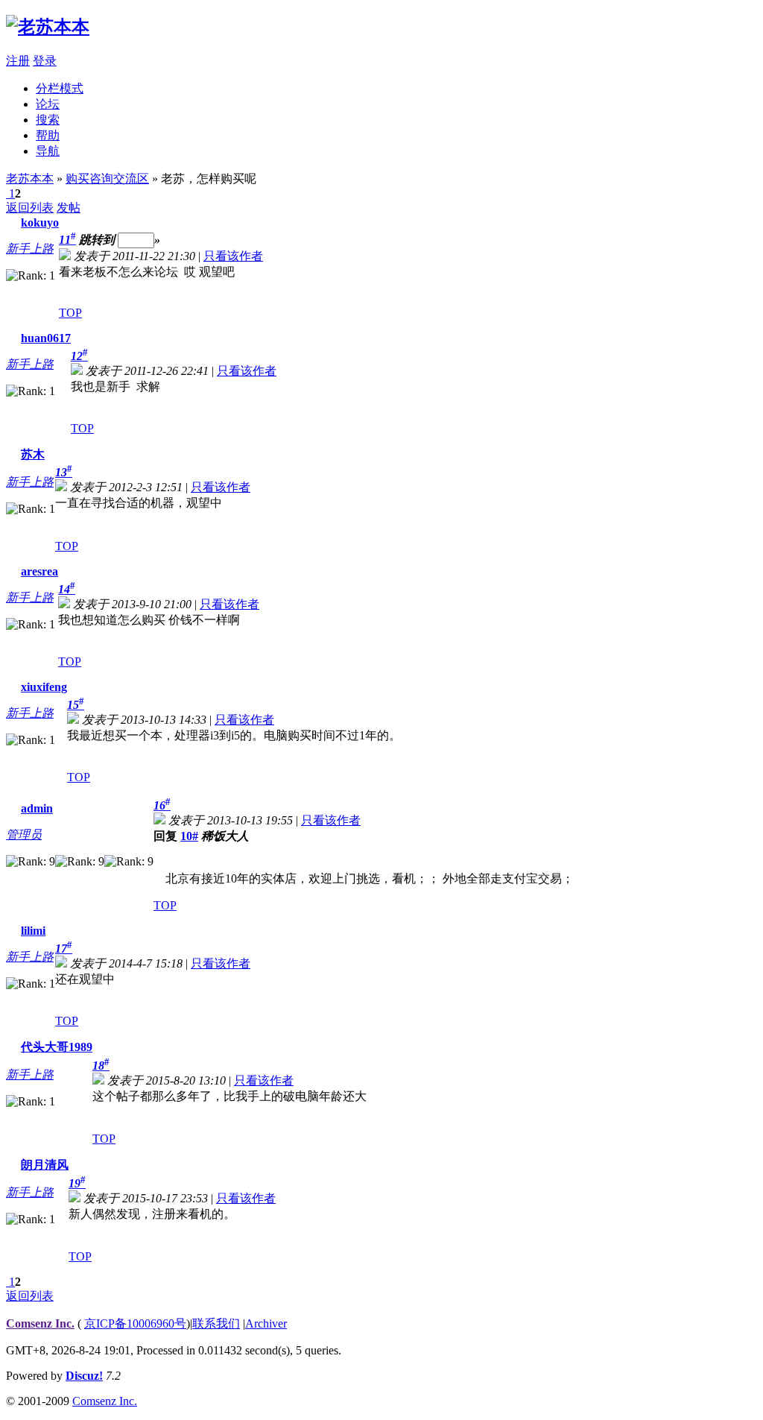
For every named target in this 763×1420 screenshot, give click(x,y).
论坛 (48, 104)
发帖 (68, 207)
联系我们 (216, 1323)
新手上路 (30, 248)
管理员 (24, 834)
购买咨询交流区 (107, 178)
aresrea (39, 571)
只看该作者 (233, 256)
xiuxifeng (44, 687)
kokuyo (40, 222)
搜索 (48, 119)
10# (189, 836)
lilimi (33, 930)
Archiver (266, 1323)
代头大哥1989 (56, 1047)
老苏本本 (30, 178)
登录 (45, 60)
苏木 (33, 454)
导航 (48, 151)
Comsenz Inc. (40, 1323)
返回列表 (30, 207)
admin (37, 808)
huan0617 (46, 338)
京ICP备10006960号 (135, 1323)
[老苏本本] (47, 27)
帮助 (48, 135)
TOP (70, 312)
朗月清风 (45, 1164)
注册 (18, 60)
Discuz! (84, 1375)
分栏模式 (59, 88)
